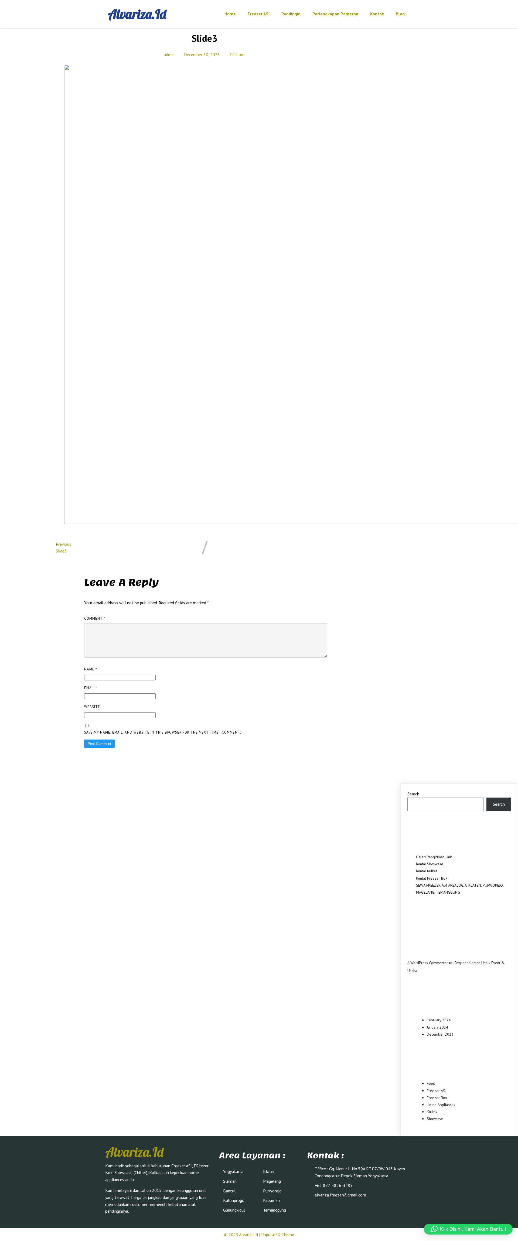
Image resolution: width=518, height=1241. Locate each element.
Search (413, 793)
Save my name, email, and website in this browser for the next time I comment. (162, 732)
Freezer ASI (436, 1090)
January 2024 (437, 1027)
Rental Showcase (429, 864)
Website (92, 706)
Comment (94, 618)
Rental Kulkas (426, 871)
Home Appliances (441, 1104)
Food (431, 1083)
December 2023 (440, 1034)
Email (90, 688)
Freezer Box (437, 1097)
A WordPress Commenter (427, 962)
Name (90, 669)
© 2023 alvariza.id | (242, 1234)
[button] (468, 1229)
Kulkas (432, 1111)
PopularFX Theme (277, 1234)
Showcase (435, 1118)
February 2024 (439, 1020)
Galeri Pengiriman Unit (434, 857)
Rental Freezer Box (431, 878)
